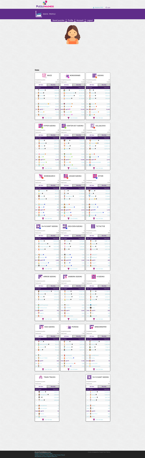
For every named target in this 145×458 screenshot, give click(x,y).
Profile (70, 20)
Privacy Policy (45, 455)
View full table (48, 118)
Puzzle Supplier (47, 456)
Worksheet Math (48, 453)
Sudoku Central (39, 453)
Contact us (37, 455)
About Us (54, 456)
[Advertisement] (72, 56)
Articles (40, 456)
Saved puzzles (58, 20)
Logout (90, 20)
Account (80, 20)
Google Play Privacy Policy (57, 455)
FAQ (36, 456)
